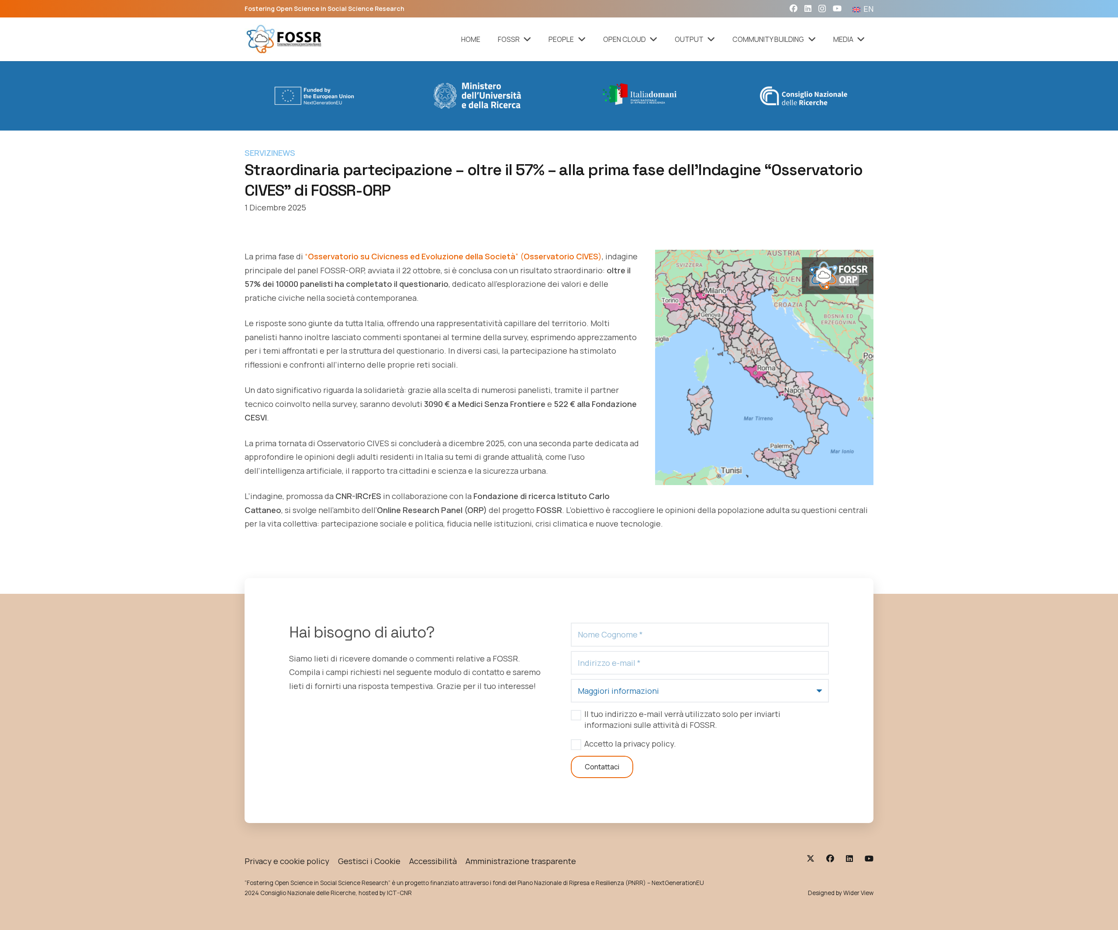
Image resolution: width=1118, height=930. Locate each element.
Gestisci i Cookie (369, 861)
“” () (452, 256)
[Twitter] (810, 858)
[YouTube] (837, 8)
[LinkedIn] (807, 8)
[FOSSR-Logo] (284, 39)
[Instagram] (822, 8)
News (284, 153)
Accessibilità (433, 861)
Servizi (259, 153)
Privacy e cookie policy (287, 861)
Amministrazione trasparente (521, 861)
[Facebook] (793, 8)
